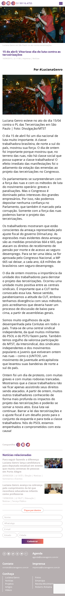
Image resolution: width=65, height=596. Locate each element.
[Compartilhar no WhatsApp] (18, 445)
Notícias (35, 58)
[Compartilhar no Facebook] (23, 445)
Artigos (8, 587)
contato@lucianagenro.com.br (15, 567)
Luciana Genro (12, 577)
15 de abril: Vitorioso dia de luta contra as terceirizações (31, 53)
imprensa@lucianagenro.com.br (46, 567)
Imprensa (26, 58)
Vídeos (8, 590)
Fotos (38, 577)
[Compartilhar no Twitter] (28, 445)
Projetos (9, 583)
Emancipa (40, 580)
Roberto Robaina (43, 587)
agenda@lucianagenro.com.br (45, 557)
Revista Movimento (44, 583)
